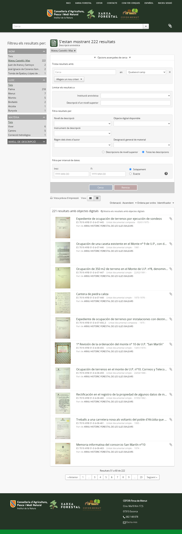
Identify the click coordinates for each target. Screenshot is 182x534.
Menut (11, 93)
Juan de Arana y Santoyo (21, 64)
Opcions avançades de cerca (112, 57)
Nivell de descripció (22, 141)
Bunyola (12, 110)
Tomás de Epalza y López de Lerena (27, 73)
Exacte (136, 173)
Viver (11, 126)
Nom (12, 51)
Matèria (14, 116)
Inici (56, 168)
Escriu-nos (131, 522)
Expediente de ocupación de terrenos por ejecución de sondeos (119, 219)
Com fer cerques (131, 3)
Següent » (152, 477)
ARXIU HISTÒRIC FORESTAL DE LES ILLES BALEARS (108, 225)
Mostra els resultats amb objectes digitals (123, 211)
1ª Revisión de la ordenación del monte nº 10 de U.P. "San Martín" (120, 344)
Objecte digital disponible (127, 118)
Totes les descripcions (157, 152)
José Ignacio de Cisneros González (26, 69)
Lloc (12, 79)
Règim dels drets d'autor (67, 139)
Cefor (99, 3)
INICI (68, 3)
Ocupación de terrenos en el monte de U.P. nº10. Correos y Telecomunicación (128, 369)
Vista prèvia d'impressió (66, 198)
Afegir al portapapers (171, 218)
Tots (10, 56)
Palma (11, 89)
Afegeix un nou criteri (67, 79)
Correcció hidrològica (19, 135)
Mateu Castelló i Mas (19, 60)
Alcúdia (12, 106)
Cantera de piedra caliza (92, 294)
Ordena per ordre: (146, 202)
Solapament (139, 169)
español (148, 3)
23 (141, 477)
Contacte (112, 3)
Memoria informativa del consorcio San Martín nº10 (110, 445)
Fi (91, 168)
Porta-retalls (170, 26)
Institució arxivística (87, 95)
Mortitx (12, 97)
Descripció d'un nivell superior (82, 102)
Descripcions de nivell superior (121, 152)
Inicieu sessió (165, 3)
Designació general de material (130, 139)
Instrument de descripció (67, 128)
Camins (12, 130)
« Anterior (73, 477)
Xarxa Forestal (83, 3)
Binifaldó (12, 102)
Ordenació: (115, 202)
